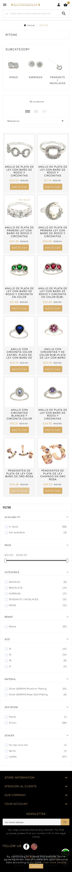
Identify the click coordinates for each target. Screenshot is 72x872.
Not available (38, 532)
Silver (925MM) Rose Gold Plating (38, 694)
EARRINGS (35, 77)
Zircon (38, 722)
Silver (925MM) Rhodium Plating (38, 688)
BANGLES (38, 581)
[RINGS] (13, 64)
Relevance (36, 121)
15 (38, 654)
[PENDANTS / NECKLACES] (57, 64)
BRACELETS (38, 587)
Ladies (38, 756)
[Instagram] (34, 847)
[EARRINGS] (35, 64)
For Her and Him (38, 744)
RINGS (13, 77)
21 (38, 666)
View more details (54, 862)
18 (38, 660)
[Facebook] (26, 847)
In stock (38, 526)
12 (38, 648)
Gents (38, 750)
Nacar (38, 716)
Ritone (38, 626)
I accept (36, 866)
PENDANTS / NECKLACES (58, 80)
